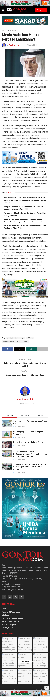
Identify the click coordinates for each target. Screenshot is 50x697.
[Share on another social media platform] (42, 349)
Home (4, 30)
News (10, 30)
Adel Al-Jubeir (12, 338)
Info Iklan (5, 615)
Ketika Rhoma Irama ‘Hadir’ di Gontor (28, 442)
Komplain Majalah (9, 625)
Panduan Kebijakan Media (12, 618)
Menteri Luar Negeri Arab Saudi (15, 341)
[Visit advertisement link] (25, 3)
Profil (4, 609)
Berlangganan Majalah (11, 621)
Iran (22, 338)
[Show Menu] (3, 10)
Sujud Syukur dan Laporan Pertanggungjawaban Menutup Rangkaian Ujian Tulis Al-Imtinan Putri (30, 454)
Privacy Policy (7, 628)
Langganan (41, 10)
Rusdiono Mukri (15, 45)
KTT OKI (30, 338)
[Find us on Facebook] (4, 597)
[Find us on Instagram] (10, 597)
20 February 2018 (31, 45)
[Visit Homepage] (17, 9)
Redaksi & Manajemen (11, 612)
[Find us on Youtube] (21, 597)
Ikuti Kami (25, 661)
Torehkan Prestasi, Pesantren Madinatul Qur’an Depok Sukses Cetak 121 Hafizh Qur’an (29, 467)
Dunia (15, 30)
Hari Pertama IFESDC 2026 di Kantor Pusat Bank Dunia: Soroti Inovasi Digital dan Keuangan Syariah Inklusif (25, 200)
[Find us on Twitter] (15, 597)
